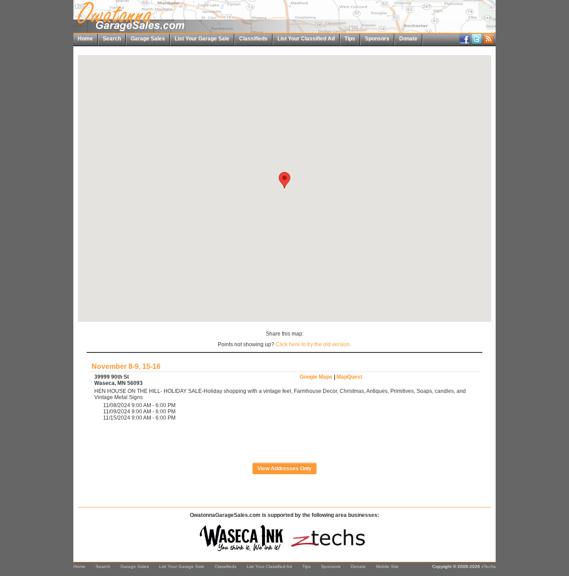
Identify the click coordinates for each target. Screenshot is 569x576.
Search (112, 39)
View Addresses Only (284, 468)
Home (85, 39)
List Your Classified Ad (306, 39)
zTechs (488, 566)
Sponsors (377, 39)
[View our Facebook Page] (464, 43)
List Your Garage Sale (202, 39)
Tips (350, 39)
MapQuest (349, 377)
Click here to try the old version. (313, 344)
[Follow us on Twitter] (476, 43)
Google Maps (316, 377)
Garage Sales (148, 39)
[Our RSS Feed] (488, 43)
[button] (284, 180)
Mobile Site (387, 566)
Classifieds (253, 39)
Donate (408, 39)
